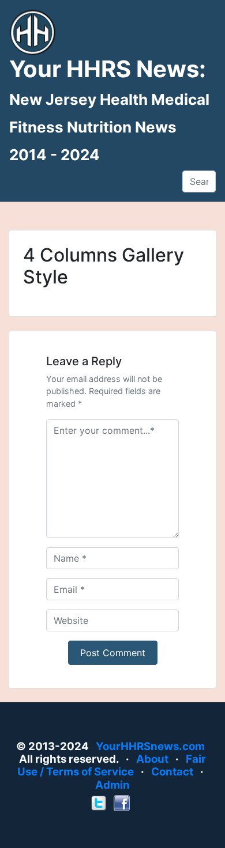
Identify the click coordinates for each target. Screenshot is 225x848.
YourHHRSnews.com (150, 746)
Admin (112, 785)
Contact (172, 771)
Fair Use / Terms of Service (112, 765)
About (152, 759)
